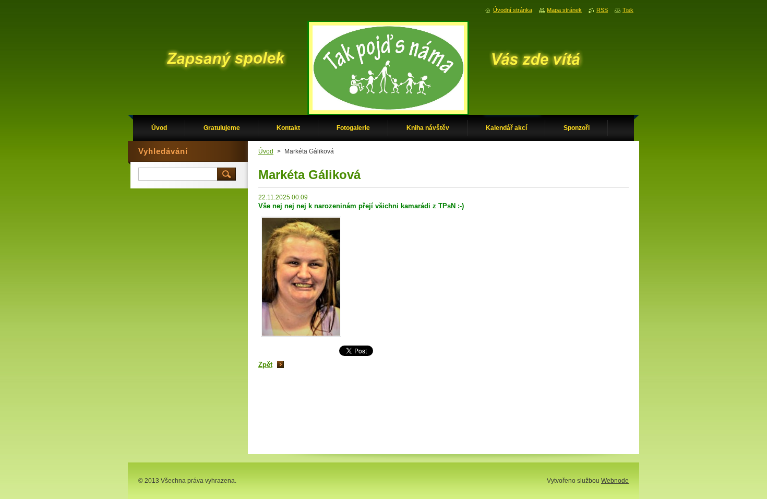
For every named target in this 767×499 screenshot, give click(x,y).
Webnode (615, 481)
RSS (602, 10)
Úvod (265, 151)
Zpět (265, 365)
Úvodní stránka (512, 10)
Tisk (627, 10)
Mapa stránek (564, 10)
